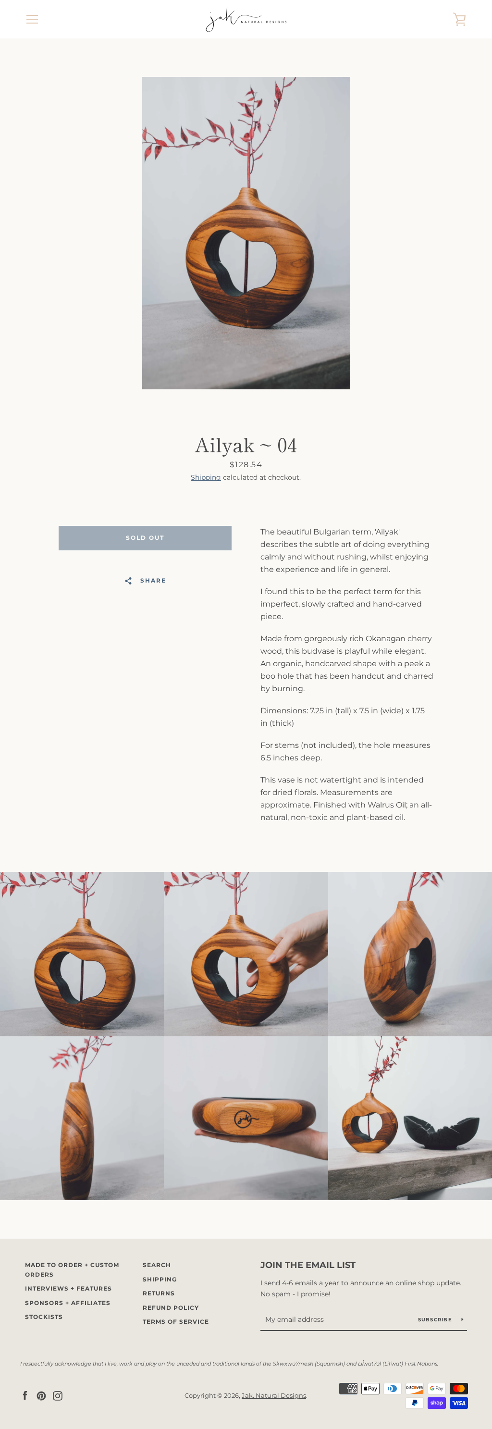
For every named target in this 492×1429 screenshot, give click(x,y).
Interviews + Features (68, 1288)
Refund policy (171, 1307)
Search (157, 1264)
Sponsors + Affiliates (68, 1302)
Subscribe (436, 1320)
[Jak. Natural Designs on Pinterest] (41, 1395)
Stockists (44, 1316)
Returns (159, 1293)
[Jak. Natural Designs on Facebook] (25, 1395)
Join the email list (308, 1265)
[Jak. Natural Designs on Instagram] (57, 1395)
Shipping (206, 477)
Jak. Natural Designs (274, 1395)
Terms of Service (176, 1321)
